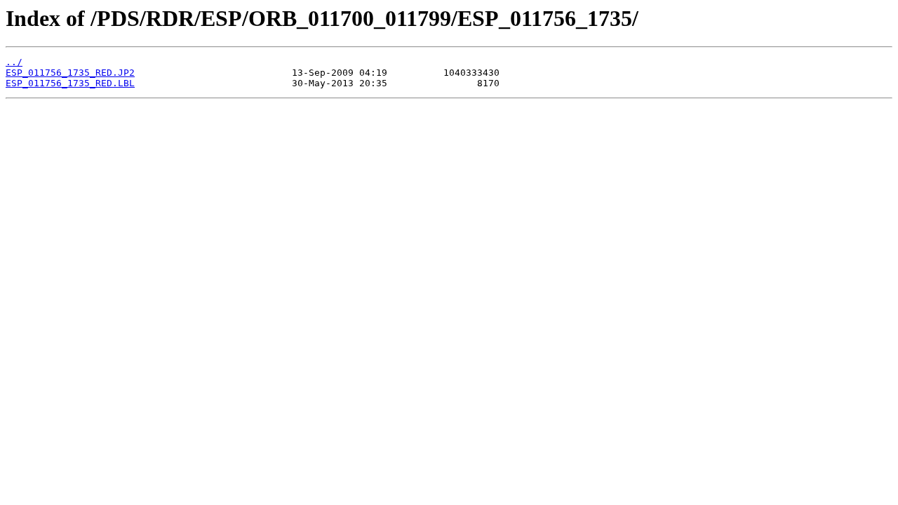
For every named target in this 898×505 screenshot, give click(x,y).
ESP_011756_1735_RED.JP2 (70, 72)
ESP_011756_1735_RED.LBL (70, 83)
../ (14, 62)
